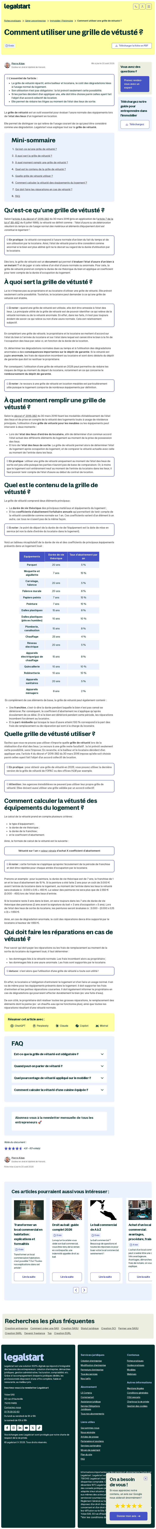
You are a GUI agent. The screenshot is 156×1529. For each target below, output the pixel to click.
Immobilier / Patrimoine (61, 20)
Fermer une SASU (128, 1328)
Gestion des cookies (137, 1406)
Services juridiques (92, 1355)
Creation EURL (62, 1333)
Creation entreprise (16, 1328)
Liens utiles (88, 1422)
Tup (50, 1333)
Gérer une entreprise (35, 20)
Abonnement (89, 1387)
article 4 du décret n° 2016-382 (30, 219)
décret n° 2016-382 (25, 416)
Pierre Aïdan (18, 63)
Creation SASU (69, 1328)
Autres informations (139, 1382)
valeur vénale (48, 850)
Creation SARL (13, 1333)
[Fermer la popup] (145, 1478)
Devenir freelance (34, 1333)
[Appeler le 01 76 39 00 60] (136, 6)
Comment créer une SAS (44, 1328)
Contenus (133, 1355)
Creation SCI (108, 1328)
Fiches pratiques (12, 20)
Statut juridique (90, 1328)
